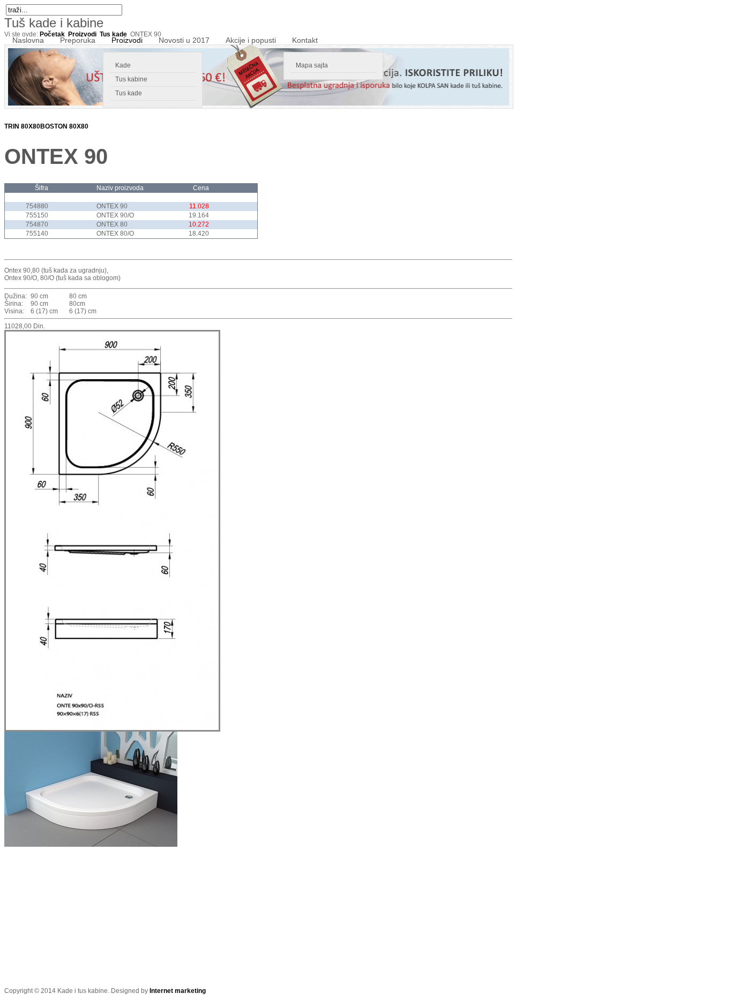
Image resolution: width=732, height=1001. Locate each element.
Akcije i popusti (251, 40)
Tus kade (128, 93)
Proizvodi (127, 40)
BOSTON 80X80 (64, 126)
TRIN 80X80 (22, 126)
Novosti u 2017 (184, 40)
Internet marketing (178, 991)
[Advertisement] (84, 914)
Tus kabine (131, 79)
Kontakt (305, 40)
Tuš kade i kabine (53, 23)
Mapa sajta (312, 65)
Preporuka (77, 40)
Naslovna (28, 40)
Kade (123, 65)
